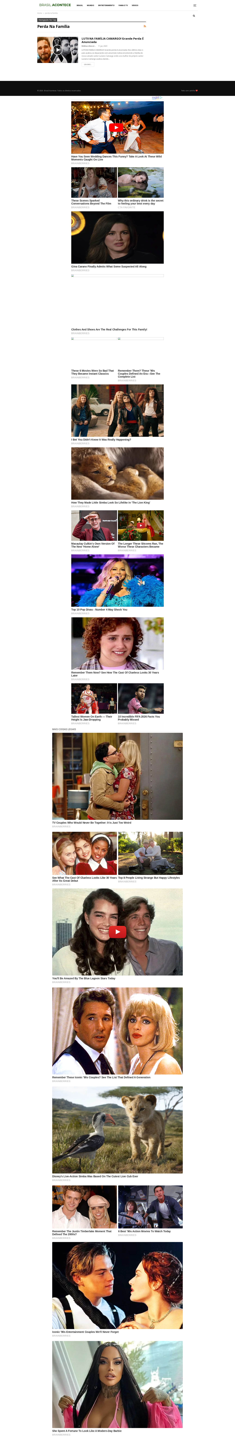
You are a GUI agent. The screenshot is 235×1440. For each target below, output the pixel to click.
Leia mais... (88, 64)
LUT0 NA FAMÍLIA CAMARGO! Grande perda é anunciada (113, 40)
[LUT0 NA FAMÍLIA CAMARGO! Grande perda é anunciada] (57, 50)
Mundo (90, 5)
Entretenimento (106, 5)
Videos (135, 5)
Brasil (80, 5)
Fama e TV (123, 5)
